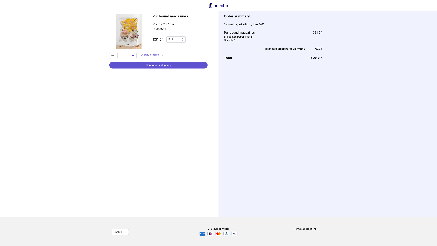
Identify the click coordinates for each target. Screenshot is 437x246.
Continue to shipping (158, 65)
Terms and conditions (305, 229)
